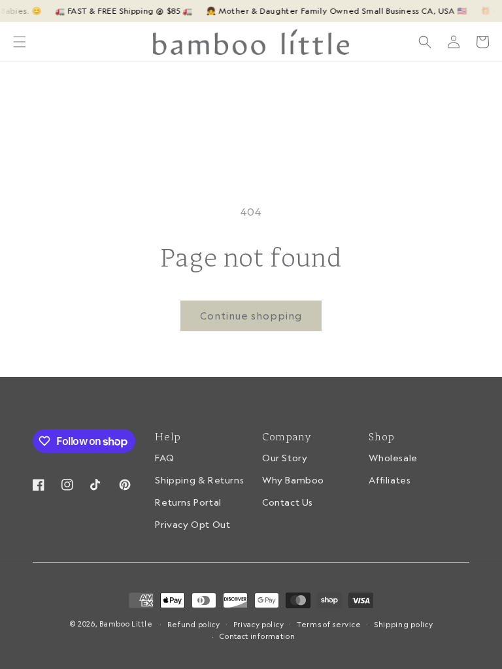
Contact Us (287, 502)
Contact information (257, 636)
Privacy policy (258, 624)
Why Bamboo (293, 480)
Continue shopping (251, 316)
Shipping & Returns (199, 480)
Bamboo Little (125, 623)
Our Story (284, 458)
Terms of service (329, 624)
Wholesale (393, 458)
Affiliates (389, 480)
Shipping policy (403, 624)
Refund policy (193, 624)
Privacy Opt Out (192, 524)
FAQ (164, 458)
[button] (19, 41)
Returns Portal (188, 502)
